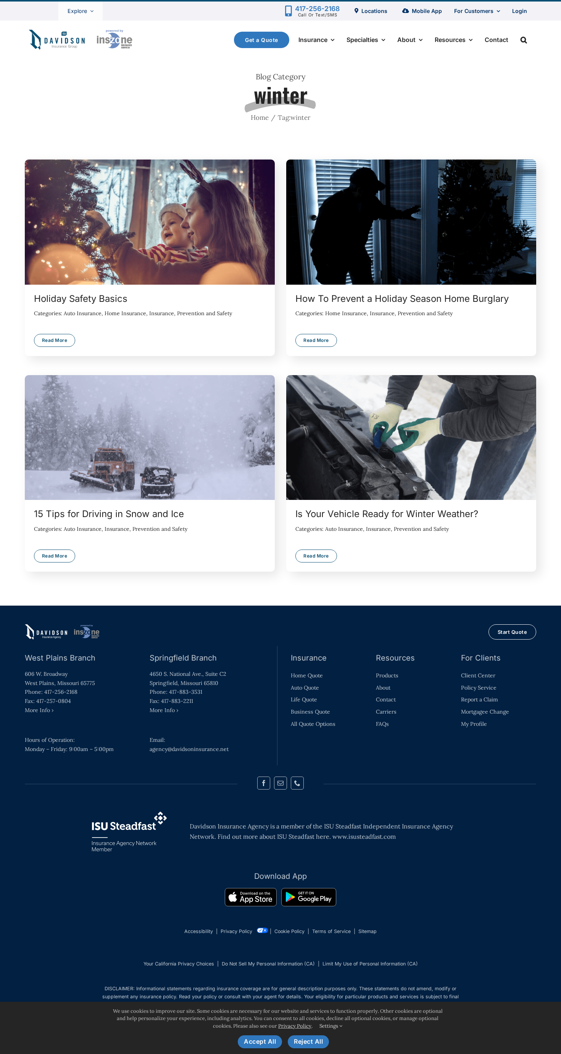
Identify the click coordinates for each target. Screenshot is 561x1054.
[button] (523, 40)
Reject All (308, 1041)
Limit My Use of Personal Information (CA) (370, 964)
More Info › (39, 710)
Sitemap (367, 931)
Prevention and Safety (204, 313)
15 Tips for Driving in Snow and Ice (149, 438)
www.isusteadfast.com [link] (364, 836)
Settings (329, 1026)
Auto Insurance (83, 313)
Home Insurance (125, 313)
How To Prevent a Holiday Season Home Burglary (411, 222)
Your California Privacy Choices (178, 964)
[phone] (297, 783)
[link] (251, 898)
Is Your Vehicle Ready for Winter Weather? (411, 438)
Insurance (161, 313)
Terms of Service (331, 931)
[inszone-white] (63, 627)
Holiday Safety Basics (149, 222)
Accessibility (198, 931)
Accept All (260, 1041)
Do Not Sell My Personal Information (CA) (268, 964)
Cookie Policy (289, 931)
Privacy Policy (236, 931)
